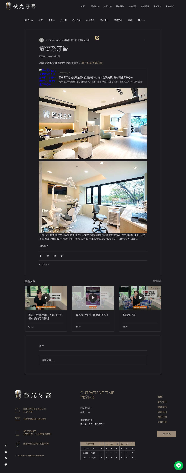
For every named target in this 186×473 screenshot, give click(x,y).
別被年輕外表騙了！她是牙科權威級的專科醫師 (45, 316)
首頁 (160, 396)
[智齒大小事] (140, 298)
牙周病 (52, 20)
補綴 (130, 20)
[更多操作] (145, 40)
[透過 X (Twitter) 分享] (47, 255)
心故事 (63, 20)
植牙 (41, 20)
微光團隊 (90, 20)
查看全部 (157, 281)
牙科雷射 (104, 20)
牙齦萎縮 (118, 20)
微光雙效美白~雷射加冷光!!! (92, 314)
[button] (120, 6)
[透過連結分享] (62, 255)
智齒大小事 (129, 314)
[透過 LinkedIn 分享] (54, 255)
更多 (140, 20)
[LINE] (178, 465)
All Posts (29, 20)
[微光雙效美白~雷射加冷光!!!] (93, 298)
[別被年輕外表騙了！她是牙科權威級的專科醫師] (46, 298)
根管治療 (76, 20)
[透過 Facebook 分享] (40, 255)
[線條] (5, 451)
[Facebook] (5, 445)
